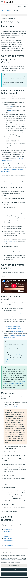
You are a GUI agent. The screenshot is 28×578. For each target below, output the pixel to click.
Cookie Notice (7, 559)
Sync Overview (8, 538)
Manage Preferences (14, 565)
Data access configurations (8, 183)
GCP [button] (25, 6)
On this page (5, 15)
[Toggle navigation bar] (2, 2)
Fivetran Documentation (10, 543)
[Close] (26, 550)
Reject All (14, 569)
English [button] (19, 6)
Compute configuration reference (15, 314)
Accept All (14, 574)
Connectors (7, 534)
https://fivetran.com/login (10, 406)
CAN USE (10, 106)
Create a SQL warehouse (13, 316)
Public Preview (6, 79)
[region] (14, 563)
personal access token (10, 241)
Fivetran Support (8, 545)
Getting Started (8, 529)
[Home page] (2, 10)
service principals (17, 354)
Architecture (7, 531)
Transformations (8, 540)
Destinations (7, 536)
